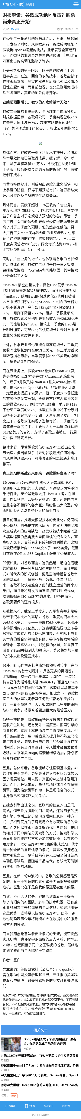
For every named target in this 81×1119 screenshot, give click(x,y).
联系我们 (48, 1106)
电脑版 (12, 1106)
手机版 (32, 1106)
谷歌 (14, 1096)
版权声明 (66, 1106)
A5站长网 (9, 4)
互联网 (29, 4)
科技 (20, 4)
